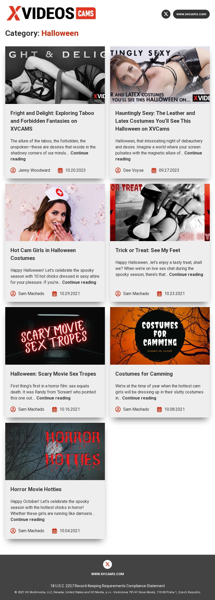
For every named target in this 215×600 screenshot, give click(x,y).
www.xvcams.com (191, 14)
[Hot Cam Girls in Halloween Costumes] (55, 212)
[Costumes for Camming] (160, 336)
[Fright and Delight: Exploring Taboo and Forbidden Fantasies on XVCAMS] (55, 75)
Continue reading (79, 282)
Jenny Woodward (34, 170)
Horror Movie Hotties (36, 489)
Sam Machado (31, 293)
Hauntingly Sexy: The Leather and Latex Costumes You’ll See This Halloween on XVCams (155, 121)
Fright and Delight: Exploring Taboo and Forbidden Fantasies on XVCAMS (52, 121)
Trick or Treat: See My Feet (147, 250)
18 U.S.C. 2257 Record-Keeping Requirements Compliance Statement (107, 586)
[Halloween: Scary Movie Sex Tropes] (55, 336)
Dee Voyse (133, 170)
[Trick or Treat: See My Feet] (160, 212)
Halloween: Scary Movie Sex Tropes (53, 374)
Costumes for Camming (144, 374)
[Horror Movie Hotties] (55, 451)
